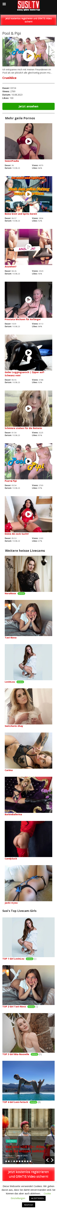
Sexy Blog (11, 1141)
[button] (47, 1160)
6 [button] (20, 1161)
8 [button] (25, 1161)
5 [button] (17, 1161)
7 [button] (22, 1161)
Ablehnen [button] (28, 1204)
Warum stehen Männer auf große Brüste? (26, 1148)
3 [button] (11, 1161)
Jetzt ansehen (28, 106)
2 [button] (9, 1161)
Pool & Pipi (11, 480)
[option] (28, 1136)
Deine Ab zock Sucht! (17, 533)
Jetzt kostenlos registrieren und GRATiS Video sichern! (28, 20)
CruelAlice (9, 78)
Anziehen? (10, 266)
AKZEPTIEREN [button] (37, 1198)
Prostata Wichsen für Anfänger (23, 319)
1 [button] (6, 1161)
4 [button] (14, 1161)
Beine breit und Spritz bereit (21, 213)
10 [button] (30, 1161)
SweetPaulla (12, 160)
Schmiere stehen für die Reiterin (23, 428)
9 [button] (28, 1161)
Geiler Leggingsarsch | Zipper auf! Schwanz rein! (24, 374)
